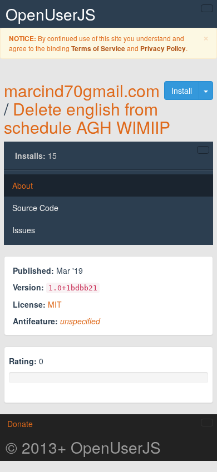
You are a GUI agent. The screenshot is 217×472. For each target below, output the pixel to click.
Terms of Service (98, 48)
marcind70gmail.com (82, 90)
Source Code (35, 207)
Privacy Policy (163, 48)
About (22, 185)
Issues (23, 229)
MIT (55, 304)
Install (181, 90)
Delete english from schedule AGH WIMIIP (87, 118)
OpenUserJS (51, 14)
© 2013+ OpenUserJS (83, 447)
